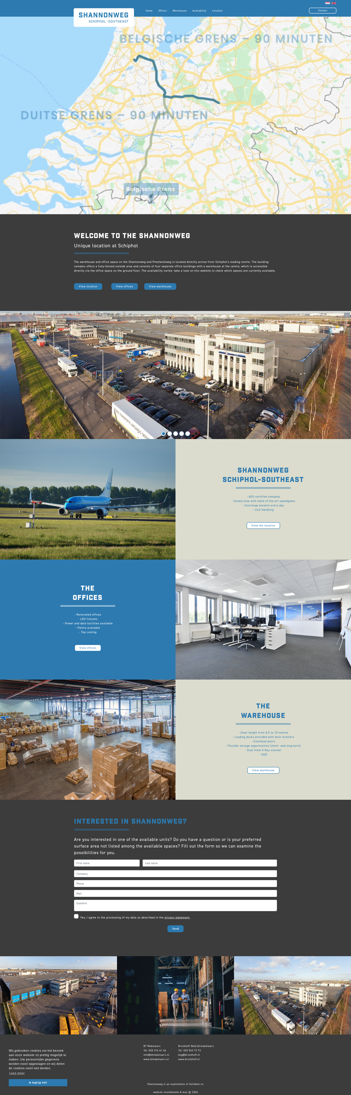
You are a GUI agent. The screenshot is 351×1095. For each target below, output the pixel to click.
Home (149, 10)
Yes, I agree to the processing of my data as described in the (134, 917)
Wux (185, 1092)
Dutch (327, 3)
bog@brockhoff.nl (189, 1055)
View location (88, 286)
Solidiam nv (196, 1084)
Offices (162, 10)
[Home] (104, 10)
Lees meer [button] (17, 1073)
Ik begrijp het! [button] (38, 1082)
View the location (263, 525)
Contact (322, 10)
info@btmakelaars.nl (156, 1055)
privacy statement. (177, 917)
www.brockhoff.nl (189, 1059)
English (333, 3)
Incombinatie (171, 1092)
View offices (124, 286)
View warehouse (160, 286)
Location (217, 10)
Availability (199, 10)
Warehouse (180, 10)
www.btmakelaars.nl (156, 1059)
